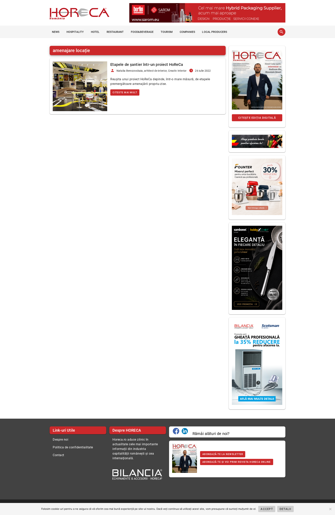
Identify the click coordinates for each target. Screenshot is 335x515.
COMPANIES (187, 31)
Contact (58, 455)
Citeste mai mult (125, 92)
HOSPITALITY (75, 31)
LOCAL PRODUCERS (214, 31)
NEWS (55, 31)
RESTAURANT (115, 31)
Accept (267, 509)
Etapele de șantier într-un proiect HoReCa (146, 64)
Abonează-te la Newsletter (222, 454)
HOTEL (95, 31)
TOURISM (167, 31)
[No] (330, 509)
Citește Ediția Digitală (257, 117)
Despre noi (60, 439)
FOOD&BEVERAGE (142, 31)
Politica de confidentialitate (73, 447)
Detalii (285, 509)
